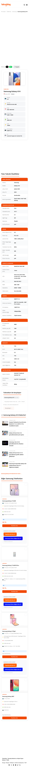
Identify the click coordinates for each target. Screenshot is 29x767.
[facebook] (9, 765)
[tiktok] (17, 765)
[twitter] (11, 765)
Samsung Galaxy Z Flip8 (8, 631)
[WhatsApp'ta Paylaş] (10, 67)
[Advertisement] (14, 29)
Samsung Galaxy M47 (8, 696)
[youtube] (15, 765)
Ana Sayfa (3, 11)
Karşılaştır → (8, 408)
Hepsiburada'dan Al (10, 534)
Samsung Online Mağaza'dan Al (13, 538)
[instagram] (13, 765)
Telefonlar (9, 11)
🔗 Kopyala (16, 67)
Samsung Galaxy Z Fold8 (9, 501)
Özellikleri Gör (14, 525)
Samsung (14, 11)
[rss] (19, 765)
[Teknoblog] (6, 4)
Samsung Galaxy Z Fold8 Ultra (10, 565)
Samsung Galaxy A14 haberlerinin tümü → (11, 473)
